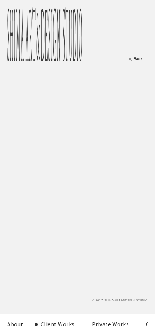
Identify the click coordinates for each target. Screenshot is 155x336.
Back (138, 58)
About (15, 324)
